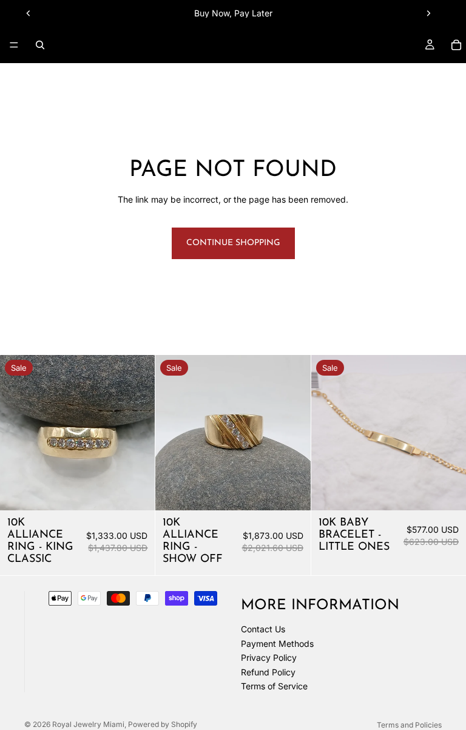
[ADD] (136, 491)
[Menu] (14, 45)
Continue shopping (233, 243)
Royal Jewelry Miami (88, 724)
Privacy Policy (269, 658)
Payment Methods (277, 643)
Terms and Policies (409, 724)
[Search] (40, 45)
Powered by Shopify (162, 724)
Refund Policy (268, 672)
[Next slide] (428, 13)
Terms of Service (274, 686)
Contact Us (263, 629)
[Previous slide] (28, 13)
